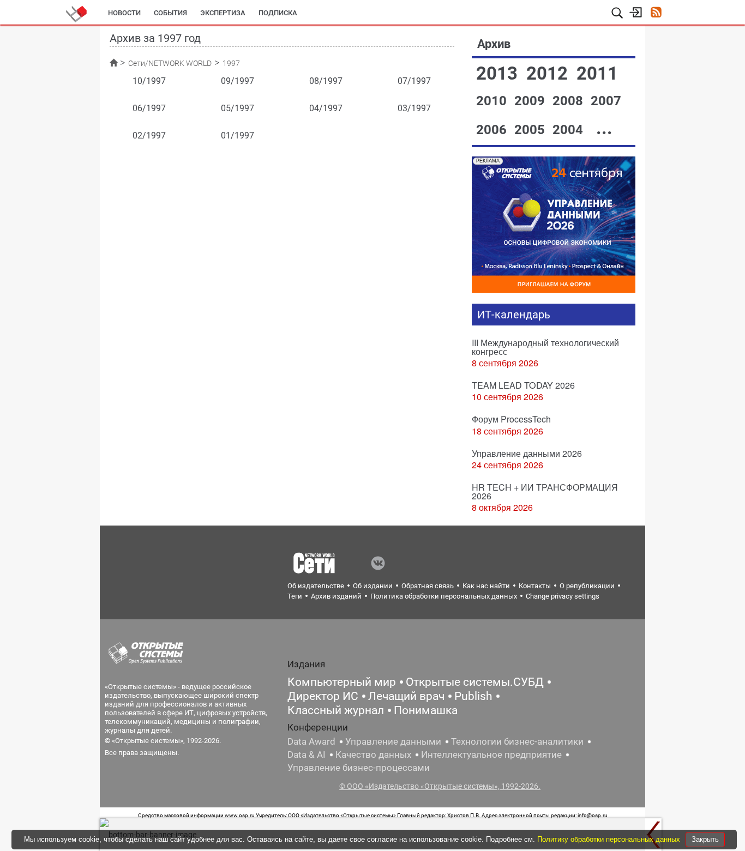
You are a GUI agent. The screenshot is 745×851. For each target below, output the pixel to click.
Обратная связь (427, 586)
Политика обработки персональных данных (443, 596)
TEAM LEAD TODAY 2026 (523, 385)
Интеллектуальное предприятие (491, 754)
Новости (124, 13)
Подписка (278, 13)
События (170, 13)
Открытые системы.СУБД (475, 682)
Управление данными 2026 (527, 453)
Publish (473, 696)
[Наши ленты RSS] (656, 13)
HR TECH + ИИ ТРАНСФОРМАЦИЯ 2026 (545, 491)
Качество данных (373, 754)
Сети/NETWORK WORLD (170, 63)
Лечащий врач (406, 696)
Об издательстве (315, 586)
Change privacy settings (562, 596)
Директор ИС (322, 696)
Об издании (373, 586)
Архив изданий (336, 596)
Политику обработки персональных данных (609, 839)
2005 (531, 129)
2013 (499, 73)
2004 (569, 129)
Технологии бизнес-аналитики (517, 741)
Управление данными (393, 741)
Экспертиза (222, 13)
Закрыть (705, 839)
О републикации (587, 586)
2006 (493, 129)
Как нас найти (486, 586)
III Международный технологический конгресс (545, 347)
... (604, 127)
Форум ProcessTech (511, 419)
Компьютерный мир (341, 682)
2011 (597, 73)
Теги (294, 596)
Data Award (311, 741)
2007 (606, 100)
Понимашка (426, 710)
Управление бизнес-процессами (358, 767)
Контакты (535, 586)
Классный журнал (335, 710)
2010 (493, 100)
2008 (569, 100)
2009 (531, 100)
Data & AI (306, 754)
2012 (549, 73)
